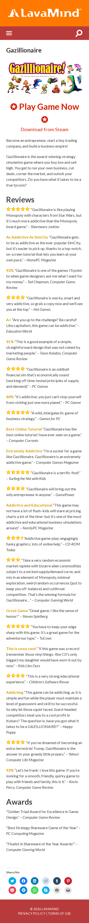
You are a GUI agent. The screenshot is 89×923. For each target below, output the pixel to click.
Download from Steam (44, 129)
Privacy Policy (31, 913)
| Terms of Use (58, 913)
